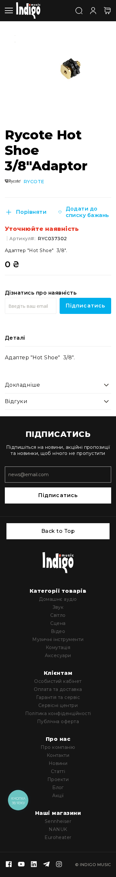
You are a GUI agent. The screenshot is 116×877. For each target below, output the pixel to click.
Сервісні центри (58, 705)
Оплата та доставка (58, 689)
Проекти (58, 779)
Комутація (58, 647)
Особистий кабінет (58, 681)
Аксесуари (58, 655)
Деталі (15, 338)
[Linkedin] (34, 864)
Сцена (57, 623)
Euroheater (58, 837)
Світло (58, 615)
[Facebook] (9, 864)
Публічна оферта (58, 721)
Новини (58, 763)
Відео (58, 631)
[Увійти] (93, 10)
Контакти (58, 755)
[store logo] (28, 10)
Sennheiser (58, 821)
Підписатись (58, 495)
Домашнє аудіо (58, 599)
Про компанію (58, 747)
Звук (58, 607)
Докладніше (22, 385)
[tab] (58, 338)
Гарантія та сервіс (58, 697)
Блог (58, 787)
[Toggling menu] (9, 10)
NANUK (58, 829)
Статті (58, 771)
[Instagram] (59, 864)
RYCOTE (34, 181)
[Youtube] (21, 864)
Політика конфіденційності (58, 713)
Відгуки (16, 401)
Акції (57, 795)
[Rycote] (13, 182)
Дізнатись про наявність (41, 293)
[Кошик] (107, 10)
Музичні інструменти (57, 639)
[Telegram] (46, 864)
